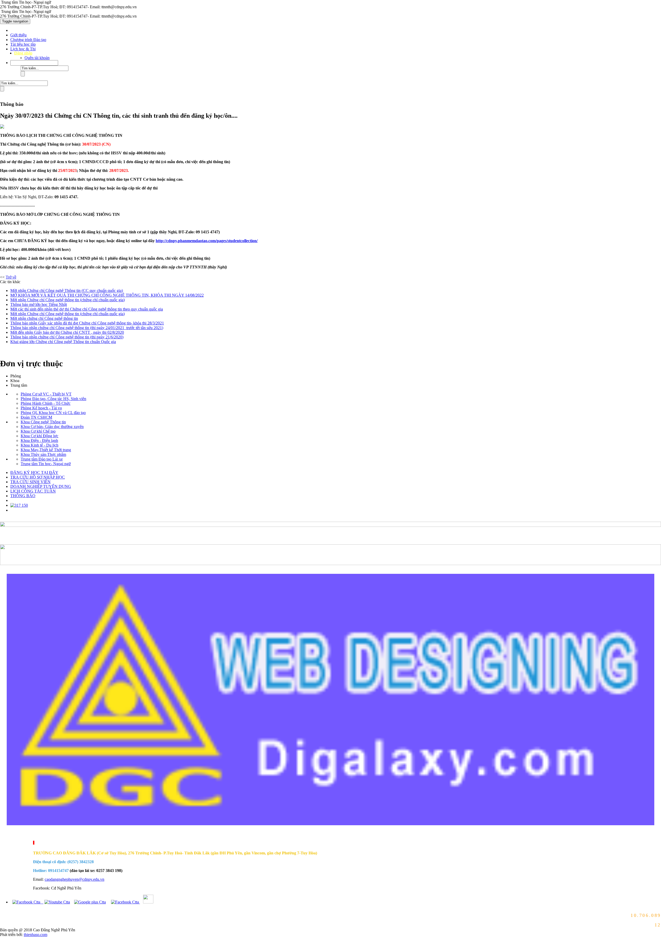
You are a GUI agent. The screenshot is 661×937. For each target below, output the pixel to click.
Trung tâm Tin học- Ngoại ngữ (46, 464)
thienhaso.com (6, 834)
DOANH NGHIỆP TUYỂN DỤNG (40, 486)
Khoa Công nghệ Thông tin (43, 422)
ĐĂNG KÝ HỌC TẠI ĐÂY (34, 472)
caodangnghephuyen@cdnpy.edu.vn (74, 879)
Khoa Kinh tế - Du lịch (39, 445)
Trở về (11, 277)
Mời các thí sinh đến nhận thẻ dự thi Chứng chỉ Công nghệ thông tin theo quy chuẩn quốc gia (86, 309)
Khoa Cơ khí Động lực (39, 436)
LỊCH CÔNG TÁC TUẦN (33, 491)
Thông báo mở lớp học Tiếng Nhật (38, 304)
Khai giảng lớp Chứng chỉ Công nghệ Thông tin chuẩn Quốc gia (63, 341)
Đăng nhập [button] (23, 53)
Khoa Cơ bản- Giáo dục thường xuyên (52, 426)
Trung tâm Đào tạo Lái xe (42, 459)
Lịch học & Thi (23, 49)
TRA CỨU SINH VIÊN (30, 482)
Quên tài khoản (37, 57)
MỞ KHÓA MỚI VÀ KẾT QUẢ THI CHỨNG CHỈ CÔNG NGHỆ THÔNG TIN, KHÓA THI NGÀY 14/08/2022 (107, 295)
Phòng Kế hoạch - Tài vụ (41, 408)
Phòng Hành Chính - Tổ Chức (45, 403)
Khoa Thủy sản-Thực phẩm (43, 454)
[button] (34, 62)
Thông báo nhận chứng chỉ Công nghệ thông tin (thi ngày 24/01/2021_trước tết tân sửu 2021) (86, 327)
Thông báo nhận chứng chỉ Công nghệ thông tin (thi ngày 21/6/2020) (66, 337)
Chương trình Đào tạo (28, 39)
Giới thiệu (18, 35)
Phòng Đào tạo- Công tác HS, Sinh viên (53, 398)
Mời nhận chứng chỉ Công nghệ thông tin (44, 318)
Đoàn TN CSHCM (36, 417)
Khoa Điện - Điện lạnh (39, 440)
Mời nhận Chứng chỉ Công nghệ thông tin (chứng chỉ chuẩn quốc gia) (67, 300)
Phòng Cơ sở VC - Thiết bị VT (46, 394)
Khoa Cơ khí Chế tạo (38, 431)
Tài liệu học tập (23, 44)
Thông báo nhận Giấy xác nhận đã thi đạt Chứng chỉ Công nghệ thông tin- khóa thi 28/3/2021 (87, 323)
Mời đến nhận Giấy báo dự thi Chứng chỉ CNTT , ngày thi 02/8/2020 (67, 332)
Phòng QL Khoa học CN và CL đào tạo (53, 412)
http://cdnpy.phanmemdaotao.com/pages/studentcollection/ (207, 241)
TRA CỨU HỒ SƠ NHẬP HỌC (37, 477)
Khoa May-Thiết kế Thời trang (46, 450)
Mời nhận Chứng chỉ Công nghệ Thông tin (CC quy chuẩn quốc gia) (66, 290)
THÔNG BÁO (22, 496)
